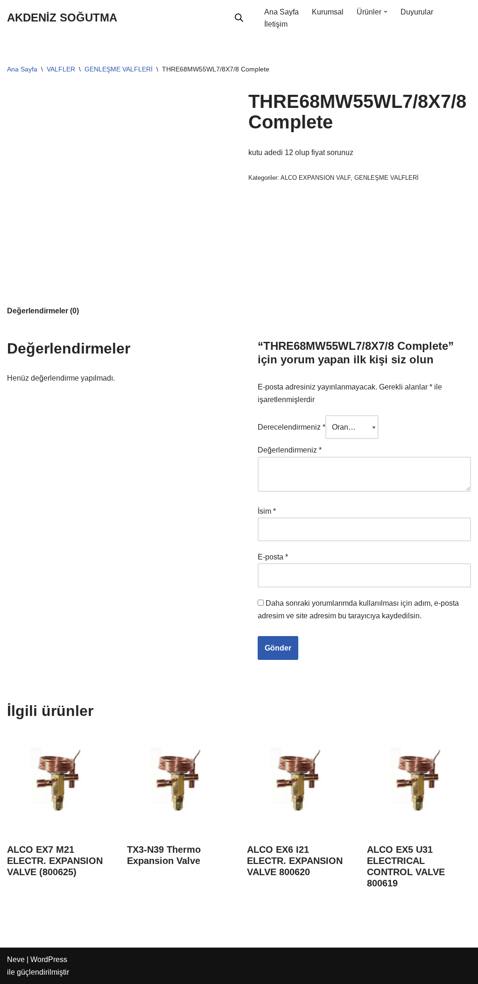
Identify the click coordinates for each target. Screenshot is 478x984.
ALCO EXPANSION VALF (316, 177)
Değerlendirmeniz (290, 450)
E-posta (273, 557)
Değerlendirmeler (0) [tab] (43, 311)
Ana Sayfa (281, 12)
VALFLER (61, 69)
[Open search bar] (239, 18)
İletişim (276, 24)
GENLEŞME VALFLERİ (118, 69)
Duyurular (417, 12)
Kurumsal (328, 12)
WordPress (48, 959)
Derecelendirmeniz (291, 427)
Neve (16, 959)
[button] (385, 12)
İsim (267, 511)
